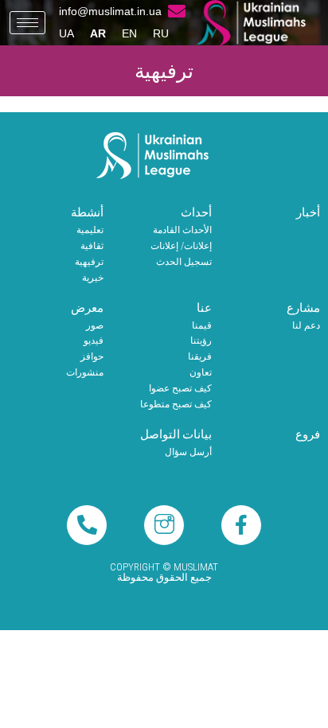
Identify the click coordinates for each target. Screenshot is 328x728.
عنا (204, 308)
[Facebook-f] (241, 525)
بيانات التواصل (176, 434)
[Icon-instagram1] (164, 525)
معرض (87, 308)
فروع (307, 434)
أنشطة (87, 212)
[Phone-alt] (86, 525)
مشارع (303, 308)
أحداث (196, 212)
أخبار (308, 212)
